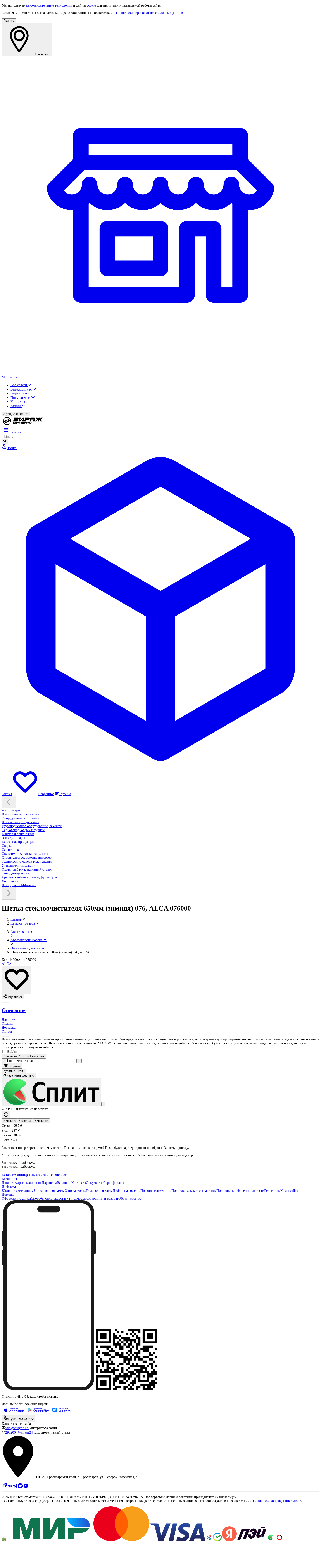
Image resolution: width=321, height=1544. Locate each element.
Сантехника (11, 849)
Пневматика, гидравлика (20, 822)
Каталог (8, 1175)
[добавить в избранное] (16, 980)
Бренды (29, 1175)
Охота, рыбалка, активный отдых (27, 869)
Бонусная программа (49, 1190)
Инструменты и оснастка (20, 814)
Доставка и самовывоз (73, 1198)
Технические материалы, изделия (27, 861)
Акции (16, 406)
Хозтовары (10, 881)
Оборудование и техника (20, 818)
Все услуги (19, 385)
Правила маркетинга (155, 1190)
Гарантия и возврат (104, 1198)
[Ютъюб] (25, 1487)
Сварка (7, 846)
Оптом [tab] (7, 1031)
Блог (63, 1175)
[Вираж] (22, 424)
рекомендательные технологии (49, 5)
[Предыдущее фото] (7, 1002)
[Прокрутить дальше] (9, 893)
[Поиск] (5, 441)
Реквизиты (272, 1190)
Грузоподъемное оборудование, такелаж (32, 826)
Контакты (17, 401)
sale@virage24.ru (17, 1428)
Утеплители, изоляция (18, 865)
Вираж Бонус (20, 393)
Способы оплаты (43, 1198)
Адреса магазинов (28, 1183)
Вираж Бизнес (21, 389)
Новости (8, 1183)
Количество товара (21, 1060)
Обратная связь (129, 1198)
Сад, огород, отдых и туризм (23, 830)
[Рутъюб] (4, 1487)
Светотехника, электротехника (25, 853)
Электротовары (13, 838)
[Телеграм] (15, 1487)
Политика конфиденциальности (240, 1190)
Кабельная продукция (18, 842)
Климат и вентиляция (18, 834)
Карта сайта (289, 1190)
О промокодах (75, 1190)
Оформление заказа (16, 1198)
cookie (91, 5)
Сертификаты (113, 1183)
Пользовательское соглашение (193, 1190)
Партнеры (49, 1183)
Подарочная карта (99, 1190)
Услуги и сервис (47, 1175)
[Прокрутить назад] (9, 802)
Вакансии (64, 1183)
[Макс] (20, 1487)
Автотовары (11, 810)
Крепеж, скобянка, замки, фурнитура (29, 877)
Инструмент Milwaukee (19, 885)
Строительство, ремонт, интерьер (27, 857)
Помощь (8, 1194)
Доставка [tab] (9, 1027)
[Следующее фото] (3, 1002)
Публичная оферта (126, 1190)
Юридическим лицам (18, 1190)
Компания (9, 1179)
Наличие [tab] (8, 1019)
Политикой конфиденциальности (278, 1501)
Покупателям (20, 398)
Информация (11, 1186)
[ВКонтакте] (9, 1487)
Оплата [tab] (7, 1023)
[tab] (160, 1010)
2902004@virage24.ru (20, 1432)
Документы (94, 1183)
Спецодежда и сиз (15, 873)
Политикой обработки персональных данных (150, 13)
